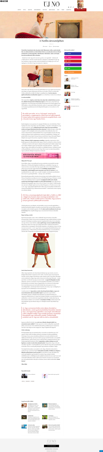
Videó (62, 9)
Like (51, 46)
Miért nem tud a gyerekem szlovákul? (54, 425)
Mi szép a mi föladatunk (31, 374)
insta (3, 1)
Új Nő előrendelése (71, 72)
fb (1, 1)
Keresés (73, 7)
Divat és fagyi (73, 92)
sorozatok (28, 381)
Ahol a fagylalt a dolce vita (75, 106)
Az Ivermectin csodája (31, 425)
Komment (46, 46)
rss (7, 1)
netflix (23, 381)
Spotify (69, 68)
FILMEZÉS (32, 381)
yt (5, 1)
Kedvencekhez (56, 46)
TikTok (69, 64)
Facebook (69, 53)
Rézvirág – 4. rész (73, 85)
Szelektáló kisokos (30, 415)
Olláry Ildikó (24, 364)
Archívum (68, 9)
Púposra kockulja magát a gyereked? (53, 374)
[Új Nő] (51, 4)
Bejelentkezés (68, 7)
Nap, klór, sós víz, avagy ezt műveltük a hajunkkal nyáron (75, 99)
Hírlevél (71, 7)
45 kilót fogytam (50, 415)
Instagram (69, 57)
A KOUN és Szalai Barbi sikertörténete (74, 78)
